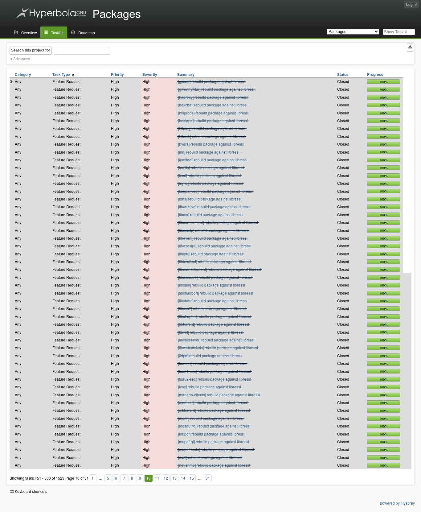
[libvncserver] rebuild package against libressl (216, 339)
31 (208, 478)
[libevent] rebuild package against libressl (212, 238)
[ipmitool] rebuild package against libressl (212, 159)
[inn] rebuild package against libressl (208, 152)
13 (174, 478)
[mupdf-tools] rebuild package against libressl (216, 449)
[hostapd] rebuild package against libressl (213, 120)
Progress (375, 74)
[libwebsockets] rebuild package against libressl (218, 347)
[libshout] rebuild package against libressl (212, 300)
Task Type (62, 74)
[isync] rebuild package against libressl (210, 183)
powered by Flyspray (397, 503)
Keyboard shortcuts (30, 491)
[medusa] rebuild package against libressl (213, 402)
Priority (117, 74)
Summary (185, 74)
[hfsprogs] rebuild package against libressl (213, 112)
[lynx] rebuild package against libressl (209, 386)
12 (166, 478)
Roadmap (86, 32)
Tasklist (57, 32)
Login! (411, 4)
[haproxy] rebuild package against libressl (213, 97)
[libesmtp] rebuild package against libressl (213, 230)
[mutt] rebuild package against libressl (209, 457)
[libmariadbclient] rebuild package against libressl (219, 269)
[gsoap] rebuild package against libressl (211, 81)
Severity (149, 74)
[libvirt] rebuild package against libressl (210, 332)
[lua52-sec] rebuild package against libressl (214, 379)
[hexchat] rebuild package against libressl (212, 104)
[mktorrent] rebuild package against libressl (214, 410)
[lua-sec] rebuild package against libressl (212, 363)
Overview (29, 32)
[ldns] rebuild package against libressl (209, 198)
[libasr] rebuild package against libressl (210, 214)
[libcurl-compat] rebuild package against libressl (218, 222)
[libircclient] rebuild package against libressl (214, 261)
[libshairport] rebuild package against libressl (215, 292)
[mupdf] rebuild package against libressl (211, 433)
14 (183, 478)
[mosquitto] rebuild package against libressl (214, 425)
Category (23, 74)
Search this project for (30, 50)
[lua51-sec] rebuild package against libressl (214, 371)
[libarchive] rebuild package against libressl (214, 206)
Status (343, 74)
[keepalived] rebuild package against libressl (215, 191)
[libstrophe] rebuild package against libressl (214, 316)
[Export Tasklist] (410, 47)
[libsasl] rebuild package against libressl (211, 284)
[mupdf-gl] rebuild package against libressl (213, 441)
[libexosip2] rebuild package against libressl (214, 245)
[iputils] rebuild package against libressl (211, 167)
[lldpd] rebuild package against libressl (210, 355)
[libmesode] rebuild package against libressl (215, 277)
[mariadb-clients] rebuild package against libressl (219, 394)
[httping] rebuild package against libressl (212, 128)
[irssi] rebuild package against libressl (209, 175)
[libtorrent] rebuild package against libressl (213, 324)
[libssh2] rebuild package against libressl (212, 308)
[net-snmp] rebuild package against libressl (214, 465)
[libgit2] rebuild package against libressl (211, 253)
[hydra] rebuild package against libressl (211, 144)
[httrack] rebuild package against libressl (211, 136)
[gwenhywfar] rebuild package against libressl (216, 89)
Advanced (21, 58)
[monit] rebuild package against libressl (210, 418)
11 (157, 478)
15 (192, 478)
